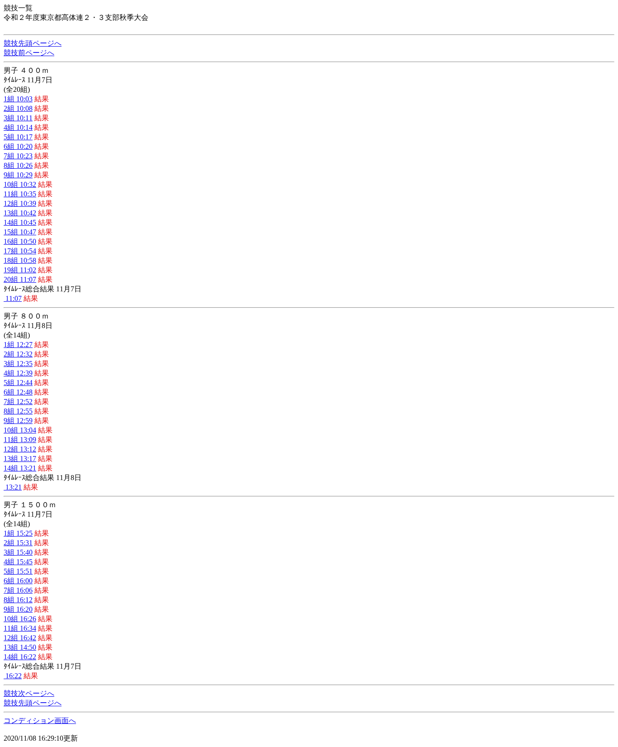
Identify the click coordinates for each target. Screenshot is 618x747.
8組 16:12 (18, 600)
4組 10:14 (18, 127)
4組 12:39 (18, 373)
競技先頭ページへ (33, 43)
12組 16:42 (20, 638)
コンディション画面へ (40, 720)
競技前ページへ (29, 53)
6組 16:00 (18, 581)
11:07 (13, 298)
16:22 (13, 676)
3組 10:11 (18, 118)
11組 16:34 (20, 628)
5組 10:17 (18, 137)
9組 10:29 (18, 175)
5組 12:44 (18, 382)
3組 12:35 (18, 363)
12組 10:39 (20, 203)
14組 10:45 (20, 222)
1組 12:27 (18, 344)
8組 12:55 (18, 411)
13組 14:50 (20, 647)
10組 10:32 (20, 184)
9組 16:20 (18, 609)
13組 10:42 (20, 213)
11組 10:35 (20, 194)
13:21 (13, 487)
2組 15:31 (18, 543)
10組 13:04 (20, 430)
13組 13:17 (20, 458)
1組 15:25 (18, 533)
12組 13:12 (20, 449)
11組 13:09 (20, 439)
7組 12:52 (18, 401)
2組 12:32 (18, 354)
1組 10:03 (18, 99)
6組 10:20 (18, 146)
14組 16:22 (20, 657)
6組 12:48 (18, 392)
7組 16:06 (18, 590)
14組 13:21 (20, 468)
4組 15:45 (18, 562)
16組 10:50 (20, 241)
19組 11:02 (20, 270)
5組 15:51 (18, 571)
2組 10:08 (18, 108)
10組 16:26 (20, 619)
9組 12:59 (18, 420)
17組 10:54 (20, 251)
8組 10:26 (18, 165)
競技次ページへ (29, 693)
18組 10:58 (20, 260)
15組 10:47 (20, 232)
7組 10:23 (18, 156)
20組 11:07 (20, 279)
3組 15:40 (18, 552)
